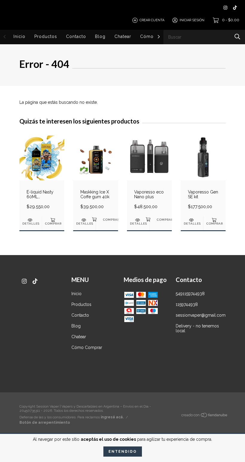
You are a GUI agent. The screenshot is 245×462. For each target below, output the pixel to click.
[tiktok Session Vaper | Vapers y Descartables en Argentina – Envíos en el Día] (235, 7)
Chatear (122, 36)
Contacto (76, 36)
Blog (100, 36)
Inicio (19, 36)
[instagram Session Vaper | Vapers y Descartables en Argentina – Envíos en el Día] (225, 7)
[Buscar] (237, 36)
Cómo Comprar (86, 347)
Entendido (122, 451)
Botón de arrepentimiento (44, 422)
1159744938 (187, 304)
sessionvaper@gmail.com (201, 315)
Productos (45, 36)
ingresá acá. (112, 417)
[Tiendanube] (205, 416)
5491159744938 (190, 293)
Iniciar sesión (192, 20)
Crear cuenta (152, 20)
